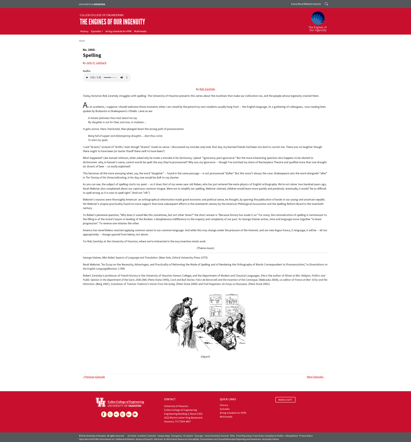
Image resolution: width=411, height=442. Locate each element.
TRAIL (232, 435)
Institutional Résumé (125, 439)
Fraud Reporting (244, 435)
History (84, 31)
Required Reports (144, 439)
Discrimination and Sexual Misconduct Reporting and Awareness (230, 439)
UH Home (132, 435)
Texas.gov (199, 435)
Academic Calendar (147, 435)
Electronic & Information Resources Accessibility (176, 439)
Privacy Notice (306, 435)
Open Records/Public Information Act (96, 439)
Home (82, 40)
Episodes (96, 31)
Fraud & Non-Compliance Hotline (268, 435)
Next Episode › (315, 377)
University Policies (270, 439)
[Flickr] (116, 414)
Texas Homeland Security (217, 435)
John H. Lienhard (96, 63)
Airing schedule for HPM (118, 31)
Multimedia (140, 31)
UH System (188, 435)
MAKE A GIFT (285, 399)
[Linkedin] (129, 414)
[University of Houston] (92, 4)
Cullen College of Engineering (102, 15)
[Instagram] (122, 414)
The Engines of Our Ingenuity (112, 22)
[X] (110, 414)
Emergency (176, 435)
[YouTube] (135, 414)
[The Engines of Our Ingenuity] (319, 20)
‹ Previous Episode (94, 377)
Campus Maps (163, 435)
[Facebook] (104, 414)
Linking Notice (291, 435)
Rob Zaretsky (207, 89)
